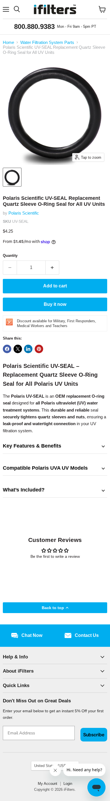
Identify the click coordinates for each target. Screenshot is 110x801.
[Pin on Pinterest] (39, 349)
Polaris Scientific (23, 213)
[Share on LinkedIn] (28, 349)
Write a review (55, 571)
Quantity (10, 255)
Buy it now (55, 304)
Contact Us (87, 635)
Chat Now (31, 635)
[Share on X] (18, 349)
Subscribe (93, 735)
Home (8, 42)
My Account (47, 783)
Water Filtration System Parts (47, 42)
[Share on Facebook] (7, 349)
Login (67, 783)
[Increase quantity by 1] (53, 267)
